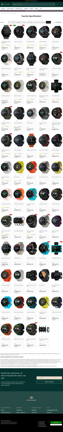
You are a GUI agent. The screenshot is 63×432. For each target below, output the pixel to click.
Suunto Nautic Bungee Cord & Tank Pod (43, 340)
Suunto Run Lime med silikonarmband (42, 313)
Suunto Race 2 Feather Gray (18, 285)
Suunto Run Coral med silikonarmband (30, 178)
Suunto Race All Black (42, 41)
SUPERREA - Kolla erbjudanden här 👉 (31, 10)
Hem (1, 13)
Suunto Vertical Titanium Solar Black (6, 151)
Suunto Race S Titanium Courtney (30, 205)
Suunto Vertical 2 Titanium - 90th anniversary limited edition (56, 124)
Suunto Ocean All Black (55, 150)
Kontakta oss (19, 410)
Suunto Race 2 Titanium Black (56, 68)
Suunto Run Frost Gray (17, 95)
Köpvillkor (34, 410)
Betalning (49, 412)
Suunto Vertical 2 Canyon (6, 339)
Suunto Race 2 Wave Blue (31, 312)
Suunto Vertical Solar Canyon (31, 150)
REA (41, 8)
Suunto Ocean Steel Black (31, 258)
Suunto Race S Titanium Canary (5, 178)
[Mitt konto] (57, 4)
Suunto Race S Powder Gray (6, 68)
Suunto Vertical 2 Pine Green (18, 339)
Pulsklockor (4, 13)
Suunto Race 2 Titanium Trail (31, 95)
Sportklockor (10, 8)
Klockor (3, 8)
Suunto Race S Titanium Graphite (43, 124)
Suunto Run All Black (55, 41)
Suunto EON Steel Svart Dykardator (56, 286)
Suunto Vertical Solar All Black (31, 69)
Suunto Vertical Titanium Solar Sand (43, 232)
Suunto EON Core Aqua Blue (56, 258)
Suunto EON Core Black (56, 95)
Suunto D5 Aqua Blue (42, 258)
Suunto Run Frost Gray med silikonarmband (43, 96)
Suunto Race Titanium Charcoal (17, 69)
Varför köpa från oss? (6, 412)
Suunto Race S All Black (30, 41)
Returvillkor (34, 412)
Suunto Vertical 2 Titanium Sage (6, 232)
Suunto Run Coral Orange (6, 285)
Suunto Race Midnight (17, 150)
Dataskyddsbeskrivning (52, 410)
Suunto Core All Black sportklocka (30, 232)
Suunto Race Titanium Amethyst (55, 232)
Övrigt (36, 8)
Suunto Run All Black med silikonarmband (43, 69)
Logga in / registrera (20, 412)
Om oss (2, 410)
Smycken (26, 8)
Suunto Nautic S (41, 285)
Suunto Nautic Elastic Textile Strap (31, 286)
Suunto (8, 13)
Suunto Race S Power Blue (6, 312)
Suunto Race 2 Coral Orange (18, 312)
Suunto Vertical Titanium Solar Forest (6, 124)
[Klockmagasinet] (5, 4)
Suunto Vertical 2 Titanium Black (31, 340)
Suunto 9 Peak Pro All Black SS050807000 (6, 42)
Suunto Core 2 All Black (18, 41)
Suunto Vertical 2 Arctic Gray (56, 312)
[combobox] (33, 4)
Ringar (31, 8)
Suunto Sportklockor (13, 13)
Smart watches (18, 8)
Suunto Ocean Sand (17, 258)
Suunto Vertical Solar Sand (6, 258)
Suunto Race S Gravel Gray (6, 95)
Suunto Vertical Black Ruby (43, 150)
